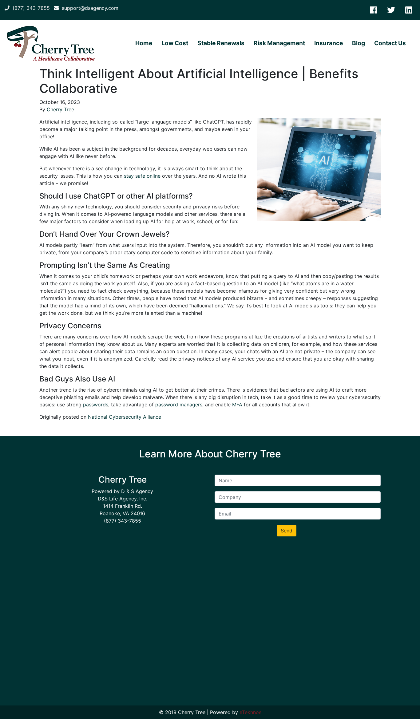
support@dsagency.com (88, 8)
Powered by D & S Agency (122, 491)
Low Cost (174, 43)
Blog (358, 43)
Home (143, 43)
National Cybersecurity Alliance (124, 417)
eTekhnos (250, 712)
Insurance (328, 43)
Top (405, 704)
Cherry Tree (60, 109)
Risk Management (279, 43)
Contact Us (390, 43)
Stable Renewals (220, 43)
